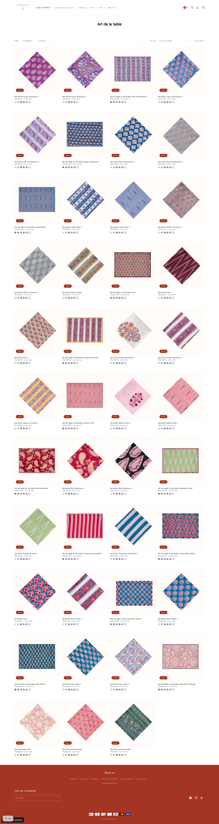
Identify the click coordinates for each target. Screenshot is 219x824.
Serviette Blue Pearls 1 (167, 619)
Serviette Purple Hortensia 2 (26, 97)
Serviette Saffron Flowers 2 (170, 227)
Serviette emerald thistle (120, 749)
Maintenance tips (109, 783)
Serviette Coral (20, 619)
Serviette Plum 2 (21, 358)
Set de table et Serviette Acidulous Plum (175, 488)
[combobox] (185, 7)
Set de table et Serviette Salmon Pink (78, 423)
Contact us (84, 779)
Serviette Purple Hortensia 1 (74, 97)
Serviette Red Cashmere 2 (121, 488)
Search (73, 779)
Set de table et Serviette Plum (123, 292)
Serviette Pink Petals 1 (71, 684)
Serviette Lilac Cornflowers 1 (26, 162)
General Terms (126, 779)
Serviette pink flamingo (72, 749)
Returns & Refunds (109, 779)
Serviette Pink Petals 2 (119, 684)
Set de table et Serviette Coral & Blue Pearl (176, 553)
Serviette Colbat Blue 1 (120, 227)
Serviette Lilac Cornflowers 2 (170, 97)
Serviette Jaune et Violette (25, 423)
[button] (43, 7)
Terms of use (141, 779)
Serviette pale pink (22, 749)
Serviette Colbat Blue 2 (72, 227)
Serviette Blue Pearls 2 (72, 619)
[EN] (185, 7)
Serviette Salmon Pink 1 (168, 423)
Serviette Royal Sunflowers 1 (122, 162)
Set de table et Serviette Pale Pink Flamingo (176, 684)
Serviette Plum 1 (165, 292)
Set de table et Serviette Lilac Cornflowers (128, 97)
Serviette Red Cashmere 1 (73, 488)
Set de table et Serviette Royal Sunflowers (80, 162)
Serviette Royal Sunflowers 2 (170, 162)
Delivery (94, 779)
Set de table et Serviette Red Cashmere (31, 488)
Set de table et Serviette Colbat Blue (30, 227)
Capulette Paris (112, 819)
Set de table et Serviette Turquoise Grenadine (82, 553)
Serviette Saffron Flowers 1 (26, 292)
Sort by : (153, 41)
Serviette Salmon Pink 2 (120, 423)
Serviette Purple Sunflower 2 (122, 358)
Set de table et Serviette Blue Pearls (125, 619)
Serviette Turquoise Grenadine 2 (124, 553)
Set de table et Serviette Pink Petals (29, 684)
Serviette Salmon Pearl (72, 292)
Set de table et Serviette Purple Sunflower (80, 358)
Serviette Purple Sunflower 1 (170, 358)
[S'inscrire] (57, 797)
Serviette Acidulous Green (25, 553)
